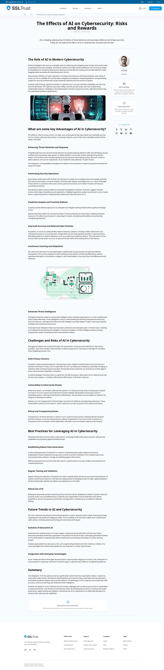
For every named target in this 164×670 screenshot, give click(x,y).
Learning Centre (124, 106)
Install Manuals (88, 641)
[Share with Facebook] (116, 129)
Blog (142, 2)
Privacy (125, 645)
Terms (125, 649)
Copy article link (125, 124)
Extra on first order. (149, 13)
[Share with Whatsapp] (126, 133)
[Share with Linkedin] (126, 129)
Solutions (87, 8)
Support (150, 2)
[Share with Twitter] (121, 129)
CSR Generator (68, 645)
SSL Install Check (69, 649)
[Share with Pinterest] (130, 129)
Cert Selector (155, 8)
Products (63, 8)
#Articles (124, 74)
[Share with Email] (130, 133)
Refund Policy (127, 641)
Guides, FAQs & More (90, 645)
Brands (75, 8)
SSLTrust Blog (124, 87)
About (105, 641)
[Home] (25, 15)
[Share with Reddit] (116, 133)
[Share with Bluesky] (121, 133)
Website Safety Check (70, 641)
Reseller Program (108, 649)
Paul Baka (124, 70)
